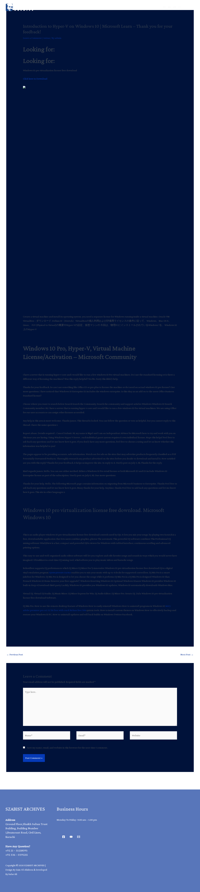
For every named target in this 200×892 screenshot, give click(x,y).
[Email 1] (78, 836)
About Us (111, 7)
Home (62, 7)
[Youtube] (71, 836)
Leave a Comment (32, 38)
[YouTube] (169, 7)
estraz (47, 38)
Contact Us (134, 7)
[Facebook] (164, 7)
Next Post (186, 654)
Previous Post (15, 654)
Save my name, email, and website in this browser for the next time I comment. (67, 747)
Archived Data (85, 7)
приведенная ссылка (60, 572)
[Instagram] (174, 7)
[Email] (179, 7)
